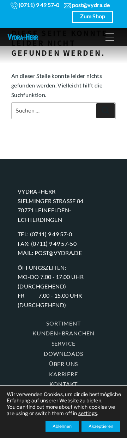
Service (64, 343)
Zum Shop (92, 16)
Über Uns (63, 363)
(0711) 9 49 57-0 (38, 4)
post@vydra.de (90, 4)
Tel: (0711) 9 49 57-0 (45, 234)
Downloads (63, 353)
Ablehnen (62, 426)
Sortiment (63, 323)
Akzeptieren (101, 426)
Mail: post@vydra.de (50, 252)
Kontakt (63, 384)
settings (87, 413)
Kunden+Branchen (63, 333)
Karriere (63, 374)
